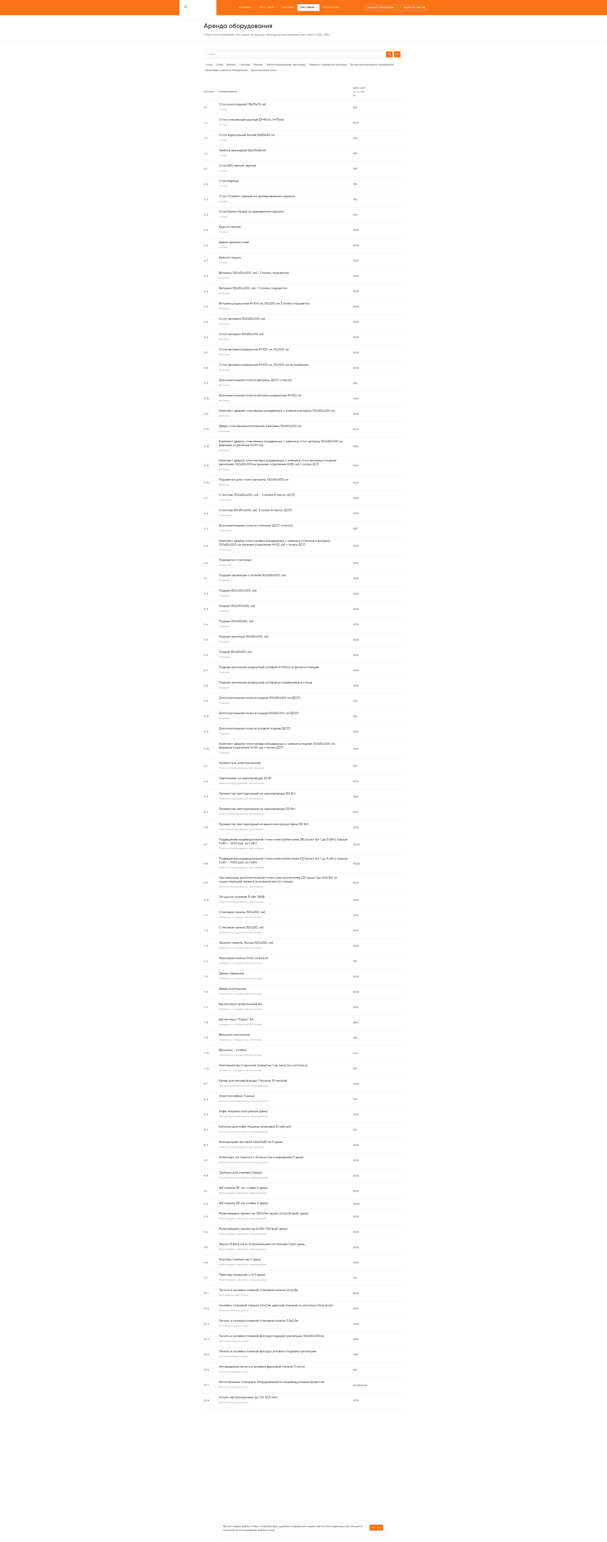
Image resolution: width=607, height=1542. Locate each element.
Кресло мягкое (230, 227)
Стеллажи (244, 65)
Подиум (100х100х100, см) (238, 590)
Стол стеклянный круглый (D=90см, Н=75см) (251, 119)
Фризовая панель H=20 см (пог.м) (243, 958)
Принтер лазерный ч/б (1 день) (242, 1275)
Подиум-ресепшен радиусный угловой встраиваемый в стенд (265, 682)
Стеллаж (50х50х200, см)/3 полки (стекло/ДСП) (255, 510)
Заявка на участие (413, 7)
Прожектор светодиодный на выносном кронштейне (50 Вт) (264, 824)
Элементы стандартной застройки (328, 65)
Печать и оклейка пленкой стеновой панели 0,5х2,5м (258, 1320)
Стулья (219, 65)
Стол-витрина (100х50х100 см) (242, 319)
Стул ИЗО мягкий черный (237, 165)
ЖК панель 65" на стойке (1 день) (243, 1203)
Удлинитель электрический (239, 763)
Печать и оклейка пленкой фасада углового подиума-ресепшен (267, 1351)
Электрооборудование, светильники (286, 65)
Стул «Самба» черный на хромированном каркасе (257, 196)
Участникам (307, 7)
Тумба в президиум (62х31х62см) (242, 150)
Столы (208, 65)
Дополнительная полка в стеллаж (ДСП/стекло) (256, 525)
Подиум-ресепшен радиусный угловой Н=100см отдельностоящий (269, 667)
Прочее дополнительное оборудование (372, 65)
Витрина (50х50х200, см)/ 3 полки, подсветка (253, 288)
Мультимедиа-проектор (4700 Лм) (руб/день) (253, 1229)
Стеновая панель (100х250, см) (242, 912)
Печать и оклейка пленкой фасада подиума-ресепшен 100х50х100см (271, 1336)
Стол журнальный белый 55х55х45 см (247, 135)
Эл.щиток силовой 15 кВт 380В (242, 897)
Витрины (231, 65)
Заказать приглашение (381, 7)
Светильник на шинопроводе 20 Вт (245, 778)
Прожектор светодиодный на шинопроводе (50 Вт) (257, 793)
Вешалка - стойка (232, 1050)
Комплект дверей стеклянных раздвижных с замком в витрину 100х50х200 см (277, 411)
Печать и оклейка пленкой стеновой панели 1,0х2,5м (258, 1290)
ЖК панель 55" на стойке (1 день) (243, 1188)
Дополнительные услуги (264, 70)
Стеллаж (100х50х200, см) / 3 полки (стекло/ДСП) (257, 495)
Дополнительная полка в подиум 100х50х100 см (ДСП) (259, 698)
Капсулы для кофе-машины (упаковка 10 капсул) (255, 1126)
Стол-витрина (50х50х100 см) (241, 334)
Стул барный (229, 181)
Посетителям (331, 7)
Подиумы (258, 65)
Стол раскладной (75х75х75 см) (242, 104)
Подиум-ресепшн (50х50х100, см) (243, 636)
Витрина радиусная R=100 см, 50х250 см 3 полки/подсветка (264, 303)
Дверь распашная (232, 989)
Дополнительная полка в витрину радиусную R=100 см (260, 395)
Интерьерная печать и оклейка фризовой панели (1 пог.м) (262, 1366)
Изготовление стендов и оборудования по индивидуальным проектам (271, 1382)
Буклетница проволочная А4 (240, 1004)
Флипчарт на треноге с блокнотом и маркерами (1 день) (261, 1157)
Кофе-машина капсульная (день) (243, 1111)
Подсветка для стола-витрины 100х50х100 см (253, 479)
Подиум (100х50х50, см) (236, 621)
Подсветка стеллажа (235, 560)
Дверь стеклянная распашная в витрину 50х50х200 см (260, 426)
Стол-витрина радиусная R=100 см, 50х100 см (254, 349)
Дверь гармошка (231, 973)
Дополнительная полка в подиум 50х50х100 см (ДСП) (259, 713)
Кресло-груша (230, 257)
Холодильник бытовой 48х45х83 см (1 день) (251, 1142)
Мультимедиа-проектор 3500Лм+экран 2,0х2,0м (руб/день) (263, 1213)
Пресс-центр (266, 7)
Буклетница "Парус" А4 (236, 1019)
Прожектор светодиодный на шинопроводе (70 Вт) (257, 809)
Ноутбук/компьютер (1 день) (240, 1259)
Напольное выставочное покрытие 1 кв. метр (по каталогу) (263, 1065)
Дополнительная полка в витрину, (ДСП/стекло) (255, 380)
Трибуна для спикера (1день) (240, 1172)
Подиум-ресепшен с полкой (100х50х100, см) (252, 575)
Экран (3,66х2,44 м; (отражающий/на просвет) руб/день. (262, 1244)
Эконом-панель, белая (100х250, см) (246, 943)
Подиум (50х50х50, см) (235, 652)
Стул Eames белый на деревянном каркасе (251, 211)
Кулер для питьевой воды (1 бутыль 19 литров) (253, 1080)
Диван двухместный (234, 242)
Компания (245, 7)
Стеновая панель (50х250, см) (241, 927)
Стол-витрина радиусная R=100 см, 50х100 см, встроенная (263, 365)
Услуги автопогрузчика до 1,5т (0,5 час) (248, 1397)
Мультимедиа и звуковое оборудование (226, 70)
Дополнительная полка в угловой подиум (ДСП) (254, 728)
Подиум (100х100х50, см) (237, 606)
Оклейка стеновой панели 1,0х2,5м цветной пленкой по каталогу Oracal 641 (276, 1305)
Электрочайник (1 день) (236, 1096)
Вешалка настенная (234, 1034)
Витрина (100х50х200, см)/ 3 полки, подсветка (254, 273)
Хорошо (376, 1527)
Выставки (288, 7)
